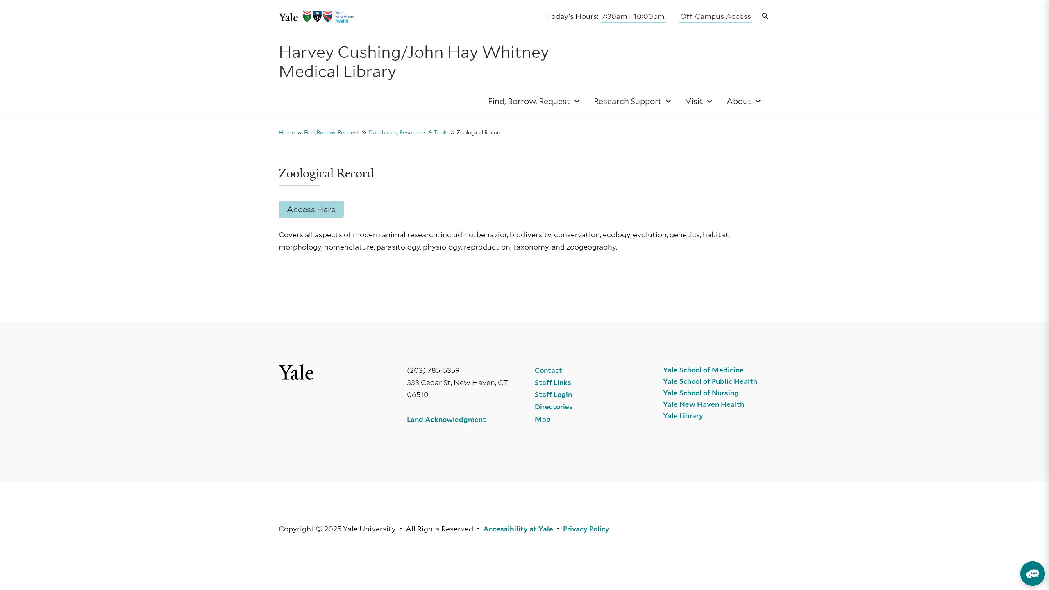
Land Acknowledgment (446, 419)
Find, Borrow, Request (529, 101)
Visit (694, 101)
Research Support (628, 101)
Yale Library (683, 416)
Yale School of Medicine (703, 370)
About (739, 101)
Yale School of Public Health (710, 381)
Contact (548, 370)
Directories (554, 407)
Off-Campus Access (715, 16)
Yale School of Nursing (701, 393)
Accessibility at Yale (518, 529)
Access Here (311, 209)
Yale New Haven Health (703, 404)
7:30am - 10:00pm (633, 16)
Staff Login (553, 394)
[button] (765, 16)
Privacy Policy (586, 529)
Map (543, 419)
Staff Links (553, 383)
